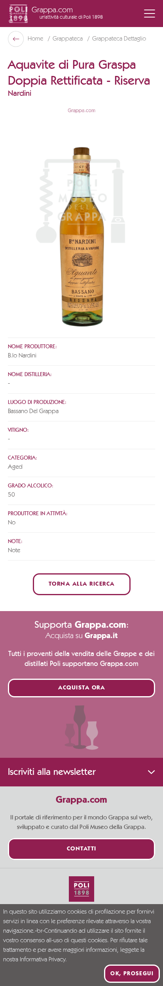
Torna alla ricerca (82, 584)
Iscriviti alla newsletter (51, 772)
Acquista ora (81, 688)
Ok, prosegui (132, 973)
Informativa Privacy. (43, 960)
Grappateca (68, 39)
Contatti (82, 849)
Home (36, 39)
